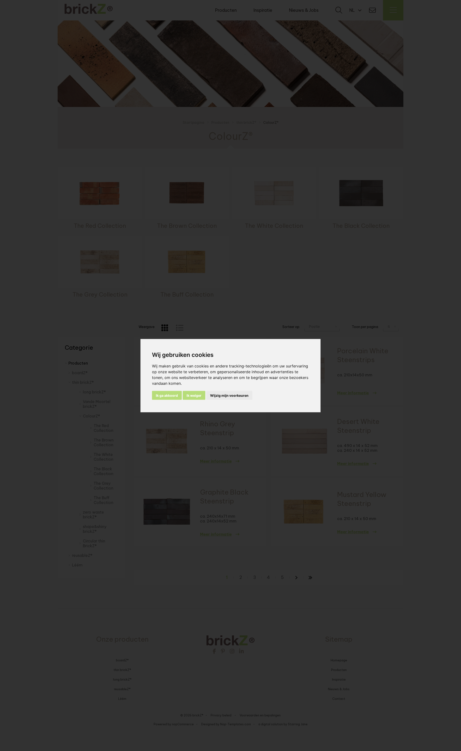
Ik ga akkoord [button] (167, 395)
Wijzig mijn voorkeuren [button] (229, 395)
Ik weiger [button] (194, 395)
